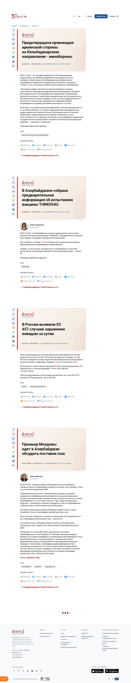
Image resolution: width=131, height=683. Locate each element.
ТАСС (75, 362)
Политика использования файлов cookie (110, 648)
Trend (29, 85)
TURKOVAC (25, 267)
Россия (24, 386)
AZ (113, 679)
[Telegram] (32, 671)
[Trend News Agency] (18, 631)
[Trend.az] (19, 16)
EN (109, 679)
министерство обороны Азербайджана (35, 135)
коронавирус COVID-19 (38, 386)
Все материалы (34, 227)
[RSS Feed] (41, 671)
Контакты (63, 639)
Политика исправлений (68, 647)
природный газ (50, 566)
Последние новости (46, 633)
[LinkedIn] (36, 671)
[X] (23, 671)
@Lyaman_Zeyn (33, 558)
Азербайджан (26, 566)
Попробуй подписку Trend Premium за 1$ (40, 155)
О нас (62, 633)
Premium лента (45, 636)
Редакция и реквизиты (68, 636)
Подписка (84, 633)
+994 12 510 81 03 (17, 655)
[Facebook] (18, 671)
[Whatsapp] (14, 671)
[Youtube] (27, 671)
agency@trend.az (17, 657)
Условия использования (110, 633)
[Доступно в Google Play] (112, 671)
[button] (13, 30)
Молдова (38, 566)
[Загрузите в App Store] (97, 671)
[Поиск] (74, 16)
